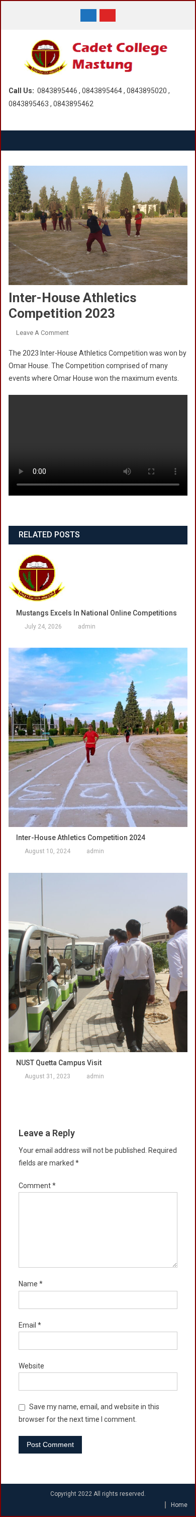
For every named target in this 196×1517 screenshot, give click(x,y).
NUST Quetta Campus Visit (59, 1063)
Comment (37, 1186)
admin (86, 626)
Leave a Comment (42, 332)
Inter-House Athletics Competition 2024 (80, 838)
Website (31, 1366)
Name (31, 1284)
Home (179, 1504)
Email (30, 1325)
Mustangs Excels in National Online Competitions (96, 613)
